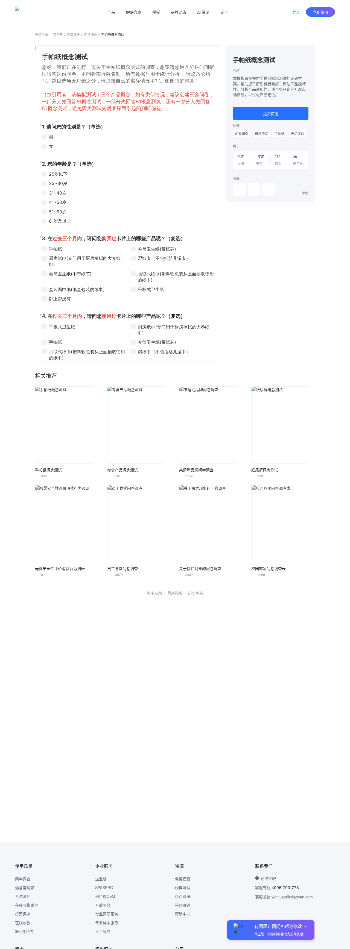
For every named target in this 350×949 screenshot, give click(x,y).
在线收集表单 (26, 905)
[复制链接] (254, 189)
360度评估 (24, 931)
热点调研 (182, 896)
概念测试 (261, 133)
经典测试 (182, 887)
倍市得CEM (105, 896)
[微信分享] (239, 189)
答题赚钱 (182, 905)
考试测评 (22, 896)
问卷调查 (90, 34)
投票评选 (22, 913)
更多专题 (154, 593)
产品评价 (297, 133)
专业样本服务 (106, 922)
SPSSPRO (104, 887)
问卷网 (58, 34)
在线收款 (22, 922)
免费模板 (73, 34)
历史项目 (195, 593)
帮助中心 (182, 913)
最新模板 (175, 593)
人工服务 (102, 931)
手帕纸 (279, 133)
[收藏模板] (308, 52)
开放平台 (102, 905)
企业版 (101, 879)
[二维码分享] (268, 189)
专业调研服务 (106, 913)
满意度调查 (24, 887)
